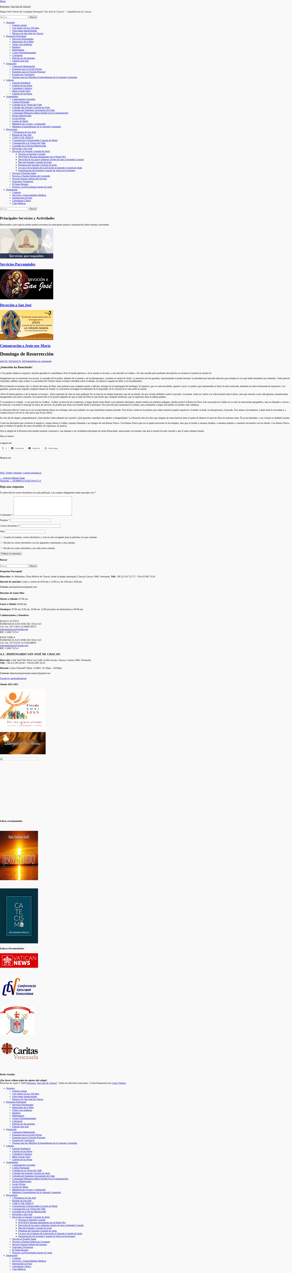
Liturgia (10, 80)
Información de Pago (22, 198)
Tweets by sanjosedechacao (13, 678)
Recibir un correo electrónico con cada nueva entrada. (29, 548)
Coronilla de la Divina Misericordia (29, 145)
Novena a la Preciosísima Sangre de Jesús (32, 187)
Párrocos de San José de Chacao (27, 33)
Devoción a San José (22, 148)
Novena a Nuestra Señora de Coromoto (31, 176)
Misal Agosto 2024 (21, 91)
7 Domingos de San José (24, 132)
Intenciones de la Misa (23, 41)
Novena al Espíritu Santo (24, 173)
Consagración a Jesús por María (25, 346)
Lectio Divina (18, 118)
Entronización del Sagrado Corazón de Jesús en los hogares (46, 170)
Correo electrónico (10, 526)
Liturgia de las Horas (22, 85)
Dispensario (11, 189)
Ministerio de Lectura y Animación (29, 124)
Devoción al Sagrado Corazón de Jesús (31, 151)
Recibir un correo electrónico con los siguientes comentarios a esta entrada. (39, 542)
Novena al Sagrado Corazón (31, 154)
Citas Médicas (19, 203)
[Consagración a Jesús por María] (26, 339)
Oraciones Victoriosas (22, 181)
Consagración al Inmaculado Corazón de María (34, 140)
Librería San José (20, 61)
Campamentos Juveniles (23, 99)
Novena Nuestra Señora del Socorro (29, 178)
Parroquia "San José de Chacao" (15, 6)
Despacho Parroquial (16, 36)
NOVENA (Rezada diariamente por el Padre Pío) (42, 156)
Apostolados (12, 96)
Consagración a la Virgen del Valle (28, 143)
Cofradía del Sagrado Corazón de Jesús (31, 107)
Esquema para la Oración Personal (28, 71)
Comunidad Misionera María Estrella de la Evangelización (40, 113)
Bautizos (16, 47)
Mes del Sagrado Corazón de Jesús (35, 162)
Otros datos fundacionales (24, 30)
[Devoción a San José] (26, 298)
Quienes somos (19, 25)
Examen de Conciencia (23, 74)
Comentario (6, 515)
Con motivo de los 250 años (25, 28)
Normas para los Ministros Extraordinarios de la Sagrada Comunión (44, 77)
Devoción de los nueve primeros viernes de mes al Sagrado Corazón (51, 159)
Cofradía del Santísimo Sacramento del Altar (33, 110)
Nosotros (10, 22)
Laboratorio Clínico (21, 200)
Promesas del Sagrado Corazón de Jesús (37, 165)
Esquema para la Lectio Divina (27, 69)
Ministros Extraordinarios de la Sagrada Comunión (36, 126)
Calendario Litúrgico (22, 88)
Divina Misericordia (21, 115)
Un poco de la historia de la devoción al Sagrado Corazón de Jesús (50, 167)
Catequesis (17, 55)
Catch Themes (119, 1083)
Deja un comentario (42, 361)
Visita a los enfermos (22, 44)
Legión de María (20, 121)
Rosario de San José (21, 135)
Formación (11, 63)
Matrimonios (18, 50)
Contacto (16, 192)
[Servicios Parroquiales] (26, 257)
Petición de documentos (23, 58)
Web (2, 531)
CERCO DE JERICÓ (22, 137)
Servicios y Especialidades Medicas (29, 195)
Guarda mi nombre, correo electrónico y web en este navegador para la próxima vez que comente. (50, 537)
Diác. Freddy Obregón (11, 473)
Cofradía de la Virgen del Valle (27, 104)
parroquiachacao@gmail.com (14, 629)
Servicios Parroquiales (22, 39)
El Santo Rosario (20, 184)
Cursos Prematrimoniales (24, 52)
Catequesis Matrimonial (23, 66)
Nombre (5, 520)
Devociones (11, 129)
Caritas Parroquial (20, 102)
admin (30, 361)
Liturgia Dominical (21, 82)
